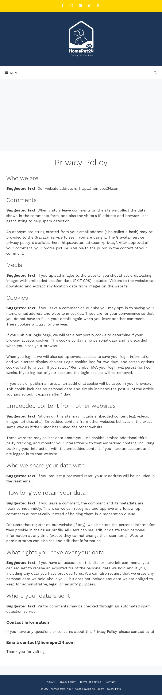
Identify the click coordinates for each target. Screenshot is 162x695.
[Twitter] (89, 6)
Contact (110, 681)
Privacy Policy (67, 681)
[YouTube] (97, 6)
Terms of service (90, 681)
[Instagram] (71, 6)
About (50, 681)
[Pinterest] (80, 6)
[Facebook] (62, 6)
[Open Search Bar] (155, 72)
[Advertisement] (81, 111)
